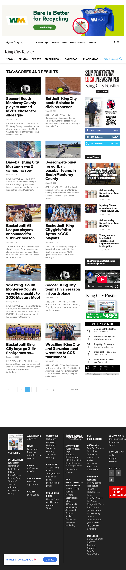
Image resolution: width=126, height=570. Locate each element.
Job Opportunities (117, 439)
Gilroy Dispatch (94, 483)
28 (47, 389)
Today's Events (53, 473)
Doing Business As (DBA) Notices (73, 464)
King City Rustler (95, 498)
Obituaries (51, 439)
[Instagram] (118, 42)
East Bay (91, 551)
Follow (114, 137)
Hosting (69, 491)
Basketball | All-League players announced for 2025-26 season (20, 231)
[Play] (88, 286)
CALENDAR (51, 464)
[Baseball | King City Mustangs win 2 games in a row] (23, 149)
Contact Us (13, 466)
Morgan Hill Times (95, 504)
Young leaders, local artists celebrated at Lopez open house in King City (109, 241)
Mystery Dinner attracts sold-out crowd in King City (109, 208)
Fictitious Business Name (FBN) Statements (74, 457)
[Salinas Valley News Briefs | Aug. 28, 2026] (91, 193)
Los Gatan (92, 501)
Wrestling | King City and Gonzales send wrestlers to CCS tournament (62, 350)
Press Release (15, 475)
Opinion (30, 458)
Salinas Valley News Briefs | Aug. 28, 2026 (109, 193)
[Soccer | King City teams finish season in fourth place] (63, 272)
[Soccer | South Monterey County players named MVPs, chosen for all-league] (23, 86)
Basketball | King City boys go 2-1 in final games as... (21, 348)
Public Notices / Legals (72, 450)
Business (31, 452)
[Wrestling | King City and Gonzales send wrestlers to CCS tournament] (63, 331)
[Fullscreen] (116, 286)
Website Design (72, 488)
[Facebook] (114, 42)
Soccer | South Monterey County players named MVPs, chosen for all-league (21, 107)
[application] (102, 279)
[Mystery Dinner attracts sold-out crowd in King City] (91, 208)
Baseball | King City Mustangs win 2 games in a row (22, 166)
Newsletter (13, 463)
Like (116, 130)
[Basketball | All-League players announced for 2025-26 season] (23, 213)
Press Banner (93, 507)
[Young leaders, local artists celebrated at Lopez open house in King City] (91, 238)
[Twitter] (111, 479)
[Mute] (111, 286)
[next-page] (53, 389)
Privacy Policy (15, 478)
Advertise (31, 439)
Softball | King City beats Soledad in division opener (61, 102)
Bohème (91, 542)
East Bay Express (95, 448)
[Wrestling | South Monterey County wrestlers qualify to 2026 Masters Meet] (23, 272)
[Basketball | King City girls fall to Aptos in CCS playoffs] (63, 213)
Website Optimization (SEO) (71, 498)
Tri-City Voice (93, 525)
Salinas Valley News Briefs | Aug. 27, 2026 (109, 223)
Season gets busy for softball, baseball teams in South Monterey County (60, 170)
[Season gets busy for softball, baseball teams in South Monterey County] (63, 149)
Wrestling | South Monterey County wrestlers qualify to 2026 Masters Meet (23, 291)
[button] (114, 59)
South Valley (93, 554)
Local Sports (33, 495)
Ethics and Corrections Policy (13, 490)
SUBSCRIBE (14, 453)
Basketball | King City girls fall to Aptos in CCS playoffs (59, 231)
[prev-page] (8, 389)
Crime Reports (34, 455)
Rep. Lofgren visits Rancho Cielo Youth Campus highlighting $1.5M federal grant (102, 173)
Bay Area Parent (95, 539)
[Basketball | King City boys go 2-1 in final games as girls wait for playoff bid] (23, 331)
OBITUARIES (52, 436)
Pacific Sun (92, 469)
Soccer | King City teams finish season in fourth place (62, 289)
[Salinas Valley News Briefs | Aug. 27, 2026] (91, 223)
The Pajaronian (94, 519)
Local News (32, 449)
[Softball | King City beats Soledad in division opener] (63, 86)
